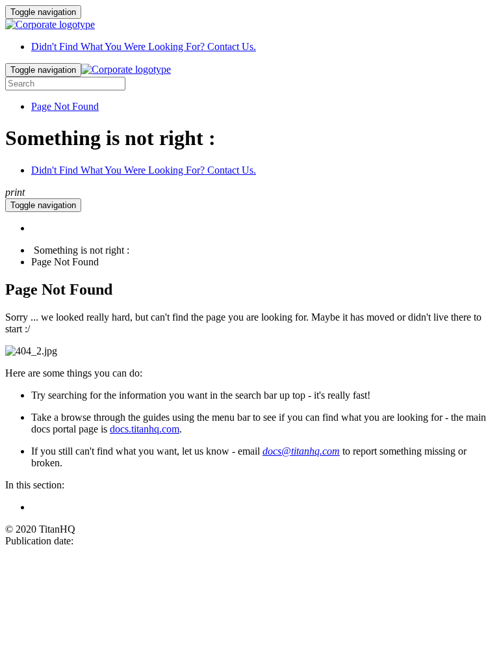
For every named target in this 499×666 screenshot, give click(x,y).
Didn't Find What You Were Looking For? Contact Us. (143, 46)
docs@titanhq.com (301, 451)
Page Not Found (65, 106)
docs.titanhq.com (144, 428)
